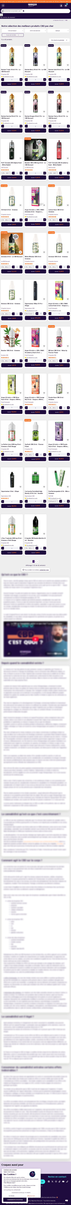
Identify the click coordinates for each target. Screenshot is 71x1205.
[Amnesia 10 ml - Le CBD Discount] (12, 244)
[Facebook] (49, 1181)
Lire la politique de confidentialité (12, 1190)
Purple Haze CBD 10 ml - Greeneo (56, 398)
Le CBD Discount (29, 167)
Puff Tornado (4, 167)
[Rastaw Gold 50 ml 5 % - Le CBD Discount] (59, 57)
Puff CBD (51, 496)
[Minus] (2, 79)
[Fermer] (1, 14)
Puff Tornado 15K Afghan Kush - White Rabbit (11, 164)
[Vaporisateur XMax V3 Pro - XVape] (35, 291)
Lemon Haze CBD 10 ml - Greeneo (56, 211)
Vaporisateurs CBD (29, 308)
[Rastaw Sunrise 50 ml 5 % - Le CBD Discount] (12, 103)
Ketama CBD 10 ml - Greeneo (10, 303)
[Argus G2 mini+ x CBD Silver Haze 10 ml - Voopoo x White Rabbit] (12, 384)
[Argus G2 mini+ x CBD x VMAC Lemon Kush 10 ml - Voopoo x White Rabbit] (59, 291)
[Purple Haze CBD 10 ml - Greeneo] (59, 384)
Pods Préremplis (29, 214)
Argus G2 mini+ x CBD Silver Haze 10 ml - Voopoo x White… (11, 398)
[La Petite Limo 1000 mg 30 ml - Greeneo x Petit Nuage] (12, 431)
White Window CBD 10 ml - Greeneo (33, 257)
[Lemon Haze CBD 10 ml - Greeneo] (59, 197)
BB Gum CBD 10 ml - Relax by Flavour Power (58, 351)
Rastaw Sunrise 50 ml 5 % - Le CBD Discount (11, 117)
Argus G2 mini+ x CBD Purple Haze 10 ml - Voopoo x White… (59, 445)
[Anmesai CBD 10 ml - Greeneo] (59, 244)
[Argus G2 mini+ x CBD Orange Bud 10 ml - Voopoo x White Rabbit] (35, 384)
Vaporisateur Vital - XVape (10, 491)
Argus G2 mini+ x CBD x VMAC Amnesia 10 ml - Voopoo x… (34, 211)
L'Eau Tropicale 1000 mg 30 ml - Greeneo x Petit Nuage (11, 539)
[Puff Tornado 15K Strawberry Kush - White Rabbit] (59, 150)
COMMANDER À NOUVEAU (15, 1199)
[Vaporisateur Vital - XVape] (12, 478)
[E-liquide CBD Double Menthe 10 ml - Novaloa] (35, 525)
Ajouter (11, 84)
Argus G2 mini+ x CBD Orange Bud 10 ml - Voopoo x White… (34, 398)
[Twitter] (52, 1181)
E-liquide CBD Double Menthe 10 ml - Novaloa (35, 539)
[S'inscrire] (42, 1181)
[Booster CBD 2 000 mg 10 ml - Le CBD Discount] (35, 150)
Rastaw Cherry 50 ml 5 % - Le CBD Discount (58, 117)
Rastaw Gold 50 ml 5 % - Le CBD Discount (59, 70)
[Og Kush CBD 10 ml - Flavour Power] (35, 431)
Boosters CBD (4, 355)
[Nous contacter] (67, 1181)
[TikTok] (59, 1181)
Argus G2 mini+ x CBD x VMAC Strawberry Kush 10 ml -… (34, 351)
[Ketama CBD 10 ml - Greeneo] (12, 291)
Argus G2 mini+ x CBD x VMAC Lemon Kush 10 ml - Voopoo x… (59, 304)
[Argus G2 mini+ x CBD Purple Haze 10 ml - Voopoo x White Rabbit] (59, 431)
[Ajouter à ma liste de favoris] (20, 65)
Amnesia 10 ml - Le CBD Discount (11, 256)
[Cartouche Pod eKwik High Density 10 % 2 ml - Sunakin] (35, 478)
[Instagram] (56, 1181)
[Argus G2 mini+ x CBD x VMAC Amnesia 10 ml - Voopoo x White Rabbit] (35, 197)
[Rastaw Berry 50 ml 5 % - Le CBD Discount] (35, 57)
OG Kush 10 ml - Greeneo (9, 210)
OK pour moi (31, 1196)
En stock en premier (58, 40)
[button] (65, 5)
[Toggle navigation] (3, 5)
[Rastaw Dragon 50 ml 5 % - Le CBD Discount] (35, 103)
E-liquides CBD (5, 74)
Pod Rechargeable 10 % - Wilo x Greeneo (59, 492)
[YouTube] (63, 1181)
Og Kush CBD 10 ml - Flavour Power (34, 445)
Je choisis (11, 1196)
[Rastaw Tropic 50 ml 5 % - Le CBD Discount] (12, 57)
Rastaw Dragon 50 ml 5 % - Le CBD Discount (34, 117)
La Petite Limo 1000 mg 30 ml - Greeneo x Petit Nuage (11, 445)
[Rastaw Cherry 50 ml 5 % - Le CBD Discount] (59, 103)
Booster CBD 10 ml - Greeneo (10, 350)
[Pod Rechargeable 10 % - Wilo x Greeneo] (59, 478)
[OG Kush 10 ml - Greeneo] (12, 197)
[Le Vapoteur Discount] (32, 5)
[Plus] (21, 79)
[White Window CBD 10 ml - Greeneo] (35, 244)
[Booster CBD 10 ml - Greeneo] (12, 337)
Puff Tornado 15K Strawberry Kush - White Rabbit (58, 164)
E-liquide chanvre (6, 214)
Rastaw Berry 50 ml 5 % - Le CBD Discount (35, 70)
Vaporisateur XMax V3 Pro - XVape (34, 304)
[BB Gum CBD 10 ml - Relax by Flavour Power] (59, 337)
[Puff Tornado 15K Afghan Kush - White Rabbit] (12, 150)
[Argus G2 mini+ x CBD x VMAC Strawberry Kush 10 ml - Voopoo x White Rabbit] (35, 337)
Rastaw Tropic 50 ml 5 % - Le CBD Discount (10, 70)
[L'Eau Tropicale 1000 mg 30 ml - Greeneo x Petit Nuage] (12, 525)
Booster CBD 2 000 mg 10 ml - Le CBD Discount (35, 164)
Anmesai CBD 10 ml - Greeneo (58, 256)
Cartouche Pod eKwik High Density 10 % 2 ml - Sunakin (34, 492)
